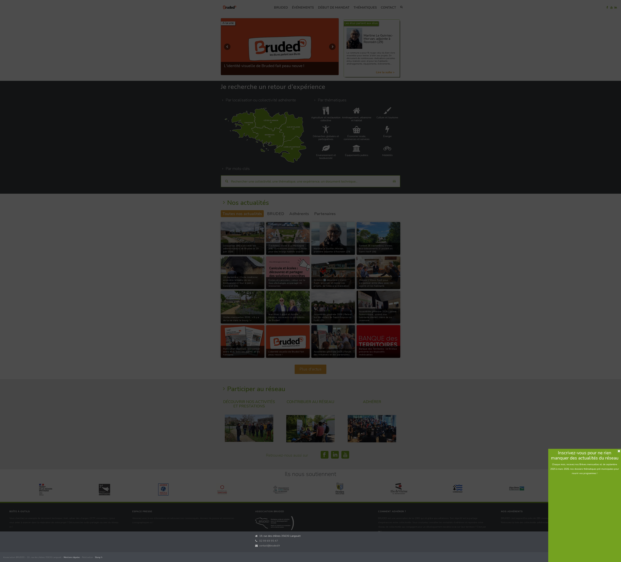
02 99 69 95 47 (268, 540)
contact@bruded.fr (269, 545)
